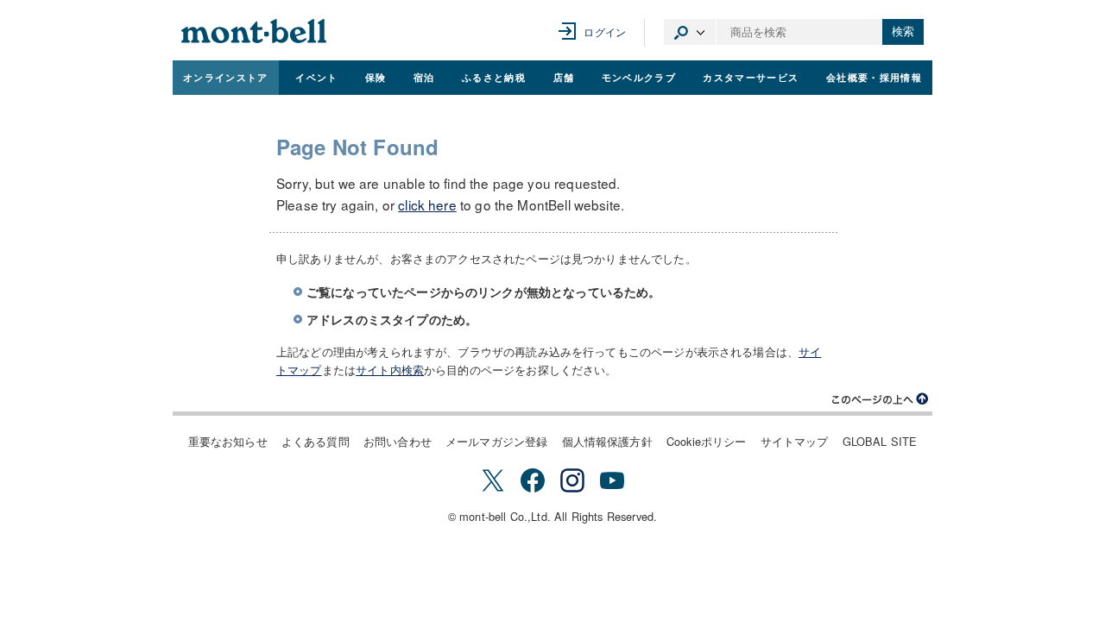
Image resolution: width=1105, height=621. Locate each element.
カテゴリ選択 (690, 32)
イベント (316, 77)
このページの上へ (880, 399)
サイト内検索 (390, 369)
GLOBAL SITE (880, 441)
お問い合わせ (397, 441)
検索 (903, 31)
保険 (376, 77)
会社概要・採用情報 (874, 77)
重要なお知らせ (228, 441)
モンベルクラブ (639, 77)
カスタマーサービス (751, 77)
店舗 (564, 77)
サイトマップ (795, 441)
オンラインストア (225, 77)
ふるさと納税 (494, 77)
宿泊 (424, 77)
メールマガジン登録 (496, 441)
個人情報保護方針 (607, 441)
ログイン (605, 31)
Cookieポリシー (706, 441)
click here (427, 204)
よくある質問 (315, 441)
